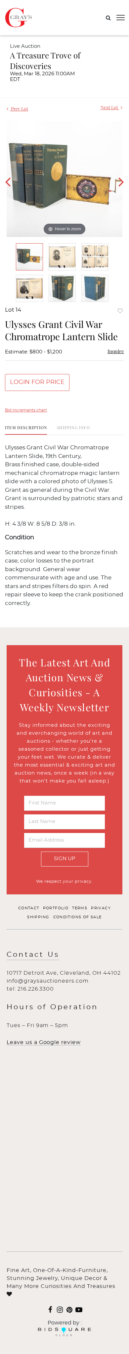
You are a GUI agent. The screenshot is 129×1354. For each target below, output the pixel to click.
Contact (28, 908)
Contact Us (33, 954)
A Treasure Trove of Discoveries (45, 60)
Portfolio (56, 908)
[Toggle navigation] (120, 18)
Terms (79, 908)
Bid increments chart (26, 410)
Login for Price (37, 382)
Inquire (116, 351)
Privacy (101, 908)
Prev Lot (19, 109)
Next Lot (110, 107)
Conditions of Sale (77, 917)
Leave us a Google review (44, 1042)
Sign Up (64, 858)
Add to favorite (120, 311)
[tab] (26, 430)
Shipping (38, 917)
